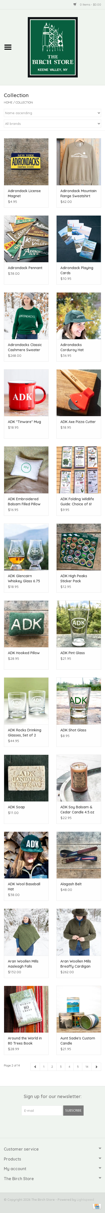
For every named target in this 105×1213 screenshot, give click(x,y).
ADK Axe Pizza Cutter (78, 421)
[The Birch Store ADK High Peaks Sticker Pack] (78, 546)
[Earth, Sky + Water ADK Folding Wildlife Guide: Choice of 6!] (78, 469)
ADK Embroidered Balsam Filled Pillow (24, 501)
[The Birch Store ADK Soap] (26, 778)
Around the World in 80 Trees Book (25, 1041)
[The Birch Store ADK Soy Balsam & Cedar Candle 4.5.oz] (78, 778)
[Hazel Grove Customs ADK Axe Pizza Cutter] (78, 392)
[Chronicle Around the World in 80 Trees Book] (26, 1009)
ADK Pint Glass (72, 653)
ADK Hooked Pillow (24, 653)
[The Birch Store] (60, 47)
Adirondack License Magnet (24, 193)
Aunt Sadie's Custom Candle (77, 1041)
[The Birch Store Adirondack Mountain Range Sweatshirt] (78, 161)
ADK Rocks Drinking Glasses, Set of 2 (24, 732)
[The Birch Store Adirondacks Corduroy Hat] (78, 315)
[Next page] (96, 1067)
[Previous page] (35, 1067)
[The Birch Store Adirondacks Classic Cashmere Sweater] (26, 315)
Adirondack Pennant (25, 268)
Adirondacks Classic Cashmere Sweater (25, 347)
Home (8, 102)
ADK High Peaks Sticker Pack (73, 578)
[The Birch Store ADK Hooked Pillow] (26, 623)
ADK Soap (16, 807)
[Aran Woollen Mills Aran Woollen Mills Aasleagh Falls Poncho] (26, 931)
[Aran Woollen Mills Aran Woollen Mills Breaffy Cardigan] (78, 931)
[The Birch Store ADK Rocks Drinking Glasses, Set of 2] (26, 700)
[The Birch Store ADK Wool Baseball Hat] (26, 855)
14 (87, 1067)
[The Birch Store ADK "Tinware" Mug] (26, 392)
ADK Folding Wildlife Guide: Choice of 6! (77, 501)
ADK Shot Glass (73, 730)
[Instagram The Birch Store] (57, 1126)
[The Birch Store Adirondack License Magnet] (26, 161)
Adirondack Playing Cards (76, 270)
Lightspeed (85, 1200)
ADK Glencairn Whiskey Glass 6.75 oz (24, 579)
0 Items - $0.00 (90, 4)
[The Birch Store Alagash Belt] (78, 855)
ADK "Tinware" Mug (24, 421)
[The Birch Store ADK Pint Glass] (78, 623)
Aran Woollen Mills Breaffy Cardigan (75, 964)
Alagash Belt (71, 884)
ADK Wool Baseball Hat (24, 886)
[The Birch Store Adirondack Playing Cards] (78, 238)
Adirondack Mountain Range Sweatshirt (78, 193)
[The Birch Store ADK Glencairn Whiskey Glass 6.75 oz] (26, 546)
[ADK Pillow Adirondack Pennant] (26, 238)
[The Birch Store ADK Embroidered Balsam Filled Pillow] (26, 469)
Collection (24, 102)
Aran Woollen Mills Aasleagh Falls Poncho (23, 964)
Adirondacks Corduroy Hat (72, 347)
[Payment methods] (96, 1206)
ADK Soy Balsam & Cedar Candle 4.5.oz (77, 809)
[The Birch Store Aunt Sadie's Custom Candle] (78, 1009)
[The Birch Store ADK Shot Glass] (78, 700)
